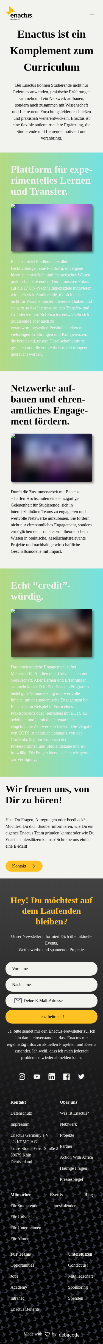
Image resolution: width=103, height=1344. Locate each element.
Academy (18, 1287)
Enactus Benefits (25, 1309)
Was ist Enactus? (74, 1113)
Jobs (14, 1276)
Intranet (17, 1298)
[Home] (19, 13)
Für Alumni (20, 1238)
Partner (66, 1146)
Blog (88, 1194)
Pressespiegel (71, 1179)
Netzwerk (68, 1124)
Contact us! (78, 1265)
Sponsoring (78, 1287)
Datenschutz (21, 1113)
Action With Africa (76, 1157)
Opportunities (22, 1265)
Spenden (75, 1298)
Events (56, 1194)
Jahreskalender (63, 1205)
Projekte (67, 1135)
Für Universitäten (25, 1216)
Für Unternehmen (25, 1227)
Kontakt (19, 866)
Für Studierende (24, 1205)
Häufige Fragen (73, 1168)
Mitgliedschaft (80, 1276)
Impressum (19, 1124)
